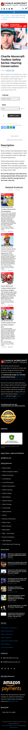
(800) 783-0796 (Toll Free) (10, 658)
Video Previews (7, 504)
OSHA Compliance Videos (10, 471)
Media (4, 105)
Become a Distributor (9, 519)
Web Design (5, 725)
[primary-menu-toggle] (14, 12)
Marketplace (6, 530)
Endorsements (6, 511)
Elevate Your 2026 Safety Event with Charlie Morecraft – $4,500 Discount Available (17, 571)
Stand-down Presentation (9, 628)
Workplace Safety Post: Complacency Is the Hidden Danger (16, 588)
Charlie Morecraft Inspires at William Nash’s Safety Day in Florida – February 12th (16, 615)
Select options (7, 195)
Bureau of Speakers (8, 537)
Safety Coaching (7, 490)
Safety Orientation (6, 634)
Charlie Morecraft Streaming (11, 544)
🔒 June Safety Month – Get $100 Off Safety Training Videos (17, 606)
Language (5, 95)
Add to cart (14, 115)
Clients (4, 515)
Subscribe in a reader (9, 712)
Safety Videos (6, 468)
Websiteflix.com (14, 727)
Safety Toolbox (7, 493)
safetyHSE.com (13, 701)
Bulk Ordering (6, 526)
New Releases (6, 497)
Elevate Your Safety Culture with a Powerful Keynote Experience (17, 563)
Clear (23, 108)
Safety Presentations (8, 486)
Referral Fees (6, 522)
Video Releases (6, 540)
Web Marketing (15, 725)
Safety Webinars (6, 644)
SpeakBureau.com (6, 458)
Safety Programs (6, 637)
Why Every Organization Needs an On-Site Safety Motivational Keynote (17, 555)
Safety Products (7, 501)
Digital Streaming (7, 475)
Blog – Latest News (8, 533)
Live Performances (8, 482)
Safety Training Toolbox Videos (14, 125)
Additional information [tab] (15, 140)
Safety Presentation (7, 631)
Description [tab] (15, 136)
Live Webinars (6, 479)
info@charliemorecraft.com (11, 662)
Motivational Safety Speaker (9, 641)
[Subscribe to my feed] (1, 712)
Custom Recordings (7, 647)
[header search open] (23, 8)
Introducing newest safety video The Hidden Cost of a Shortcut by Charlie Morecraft (17, 580)
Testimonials (6, 508)
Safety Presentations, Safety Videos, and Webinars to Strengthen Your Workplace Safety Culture (16, 598)
